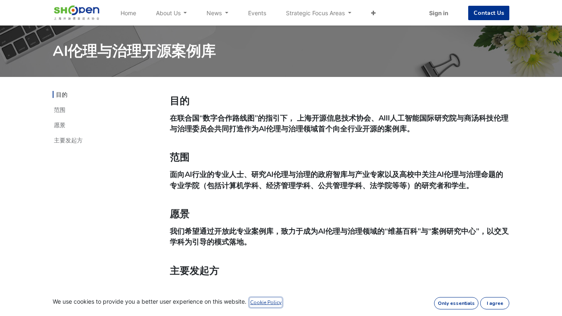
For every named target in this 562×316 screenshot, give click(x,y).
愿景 (59, 124)
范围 (59, 109)
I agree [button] (495, 303)
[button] (373, 13)
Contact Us (489, 13)
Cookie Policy (265, 302)
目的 (61, 94)
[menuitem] (128, 13)
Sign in (438, 12)
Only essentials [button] (456, 303)
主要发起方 (68, 140)
